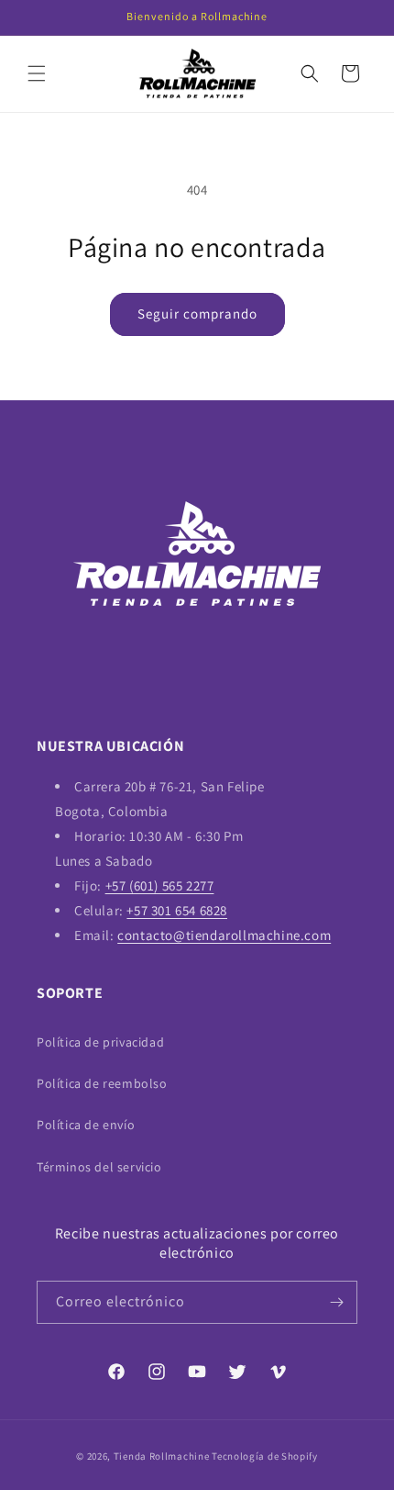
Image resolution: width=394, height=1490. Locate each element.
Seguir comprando (197, 313)
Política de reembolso (102, 1083)
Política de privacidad (100, 1042)
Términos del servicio (99, 1167)
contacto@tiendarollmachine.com (224, 935)
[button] (36, 73)
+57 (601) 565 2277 (159, 885)
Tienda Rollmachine (162, 1456)
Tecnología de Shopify (265, 1456)
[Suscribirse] (336, 1302)
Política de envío (86, 1124)
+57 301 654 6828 (176, 910)
